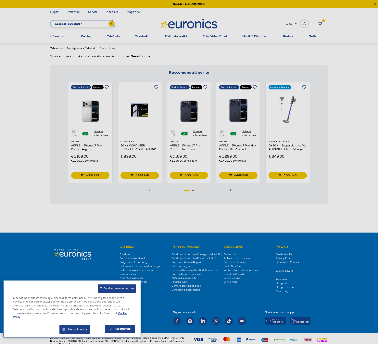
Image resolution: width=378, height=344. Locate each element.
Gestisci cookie (77, 329)
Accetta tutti (123, 328)
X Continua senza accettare (117, 288)
